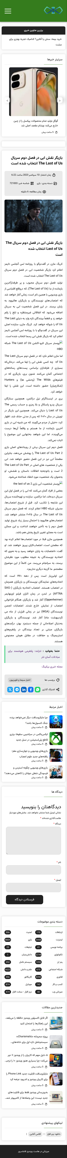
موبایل (19, 984)
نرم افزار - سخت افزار (19, 992)
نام (59, 862)
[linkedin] (24, 689)
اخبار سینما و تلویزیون (19, 680)
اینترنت (49, 940)
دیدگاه (57, 824)
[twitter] (10, 689)
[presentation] (60, 100)
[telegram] (17, 689)
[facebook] (31, 689)
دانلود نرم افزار (53, 1134)
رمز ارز (49, 962)
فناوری (49, 977)
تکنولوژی (49, 955)
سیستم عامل (19, 962)
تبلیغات (19, 947)
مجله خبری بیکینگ (52, 667)
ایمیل (57, 880)
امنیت (19, 932)
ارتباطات (49, 932)
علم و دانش (18, 969)
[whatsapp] (37, 689)
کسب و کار (49, 984)
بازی (39, 183)
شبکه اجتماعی (49, 969)
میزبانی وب (50, 992)
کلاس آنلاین (35, 1134)
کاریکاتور (19, 977)
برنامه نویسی (50, 947)
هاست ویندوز (33, 1151)
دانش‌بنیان (19, 955)
